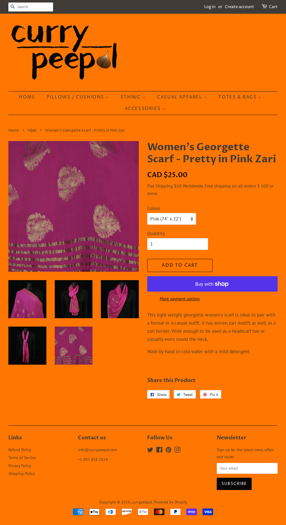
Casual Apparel (180, 97)
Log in (210, 7)
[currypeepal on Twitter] (150, 450)
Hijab (32, 130)
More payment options (180, 298)
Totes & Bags (238, 97)
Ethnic (131, 97)
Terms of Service (22, 457)
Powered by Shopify (170, 502)
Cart (273, 7)
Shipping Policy (21, 473)
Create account (239, 7)
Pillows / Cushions (76, 97)
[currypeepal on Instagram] (177, 450)
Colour (153, 208)
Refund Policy (19, 449)
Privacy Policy (19, 465)
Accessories (143, 109)
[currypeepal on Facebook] (159, 450)
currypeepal (142, 502)
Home (27, 97)
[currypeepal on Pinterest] (168, 450)
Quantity (156, 233)
